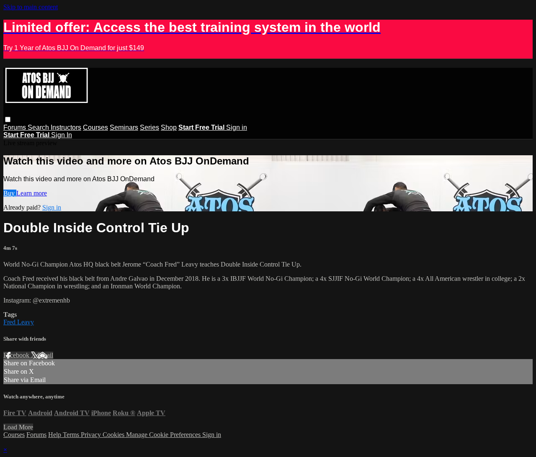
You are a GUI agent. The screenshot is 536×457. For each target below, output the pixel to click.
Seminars (124, 127)
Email (45, 355)
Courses (95, 127)
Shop (169, 127)
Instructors (66, 127)
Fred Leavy (18, 322)
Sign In (61, 135)
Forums (15, 127)
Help (55, 434)
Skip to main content (30, 6)
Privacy (92, 434)
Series (149, 127)
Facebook (17, 355)
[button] (7, 119)
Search (39, 127)
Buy (9, 193)
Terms (72, 434)
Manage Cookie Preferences (164, 434)
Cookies (114, 434)
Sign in (236, 127)
